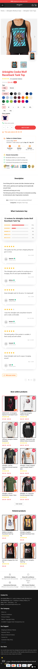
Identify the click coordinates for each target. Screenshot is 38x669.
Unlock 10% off (3, 661)
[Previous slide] (3, 37)
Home (2, 11)
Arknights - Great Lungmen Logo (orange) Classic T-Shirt (27, 467)
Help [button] (35, 666)
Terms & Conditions (6, 614)
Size (3, 104)
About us (3, 612)
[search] (33, 5)
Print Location (6, 113)
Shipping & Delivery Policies (8, 630)
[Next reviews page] (34, 379)
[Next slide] (34, 37)
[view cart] (35, 5)
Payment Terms (5, 632)
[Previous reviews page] (25, 379)
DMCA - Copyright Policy (7, 619)
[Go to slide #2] (23, 65)
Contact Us (4, 637)
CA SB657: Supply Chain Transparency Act (12, 622)
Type (3, 85)
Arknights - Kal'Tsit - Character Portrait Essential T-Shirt (9, 467)
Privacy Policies (5, 617)
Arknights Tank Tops (29, 11)
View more (19, 504)
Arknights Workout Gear (13, 11)
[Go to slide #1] (14, 65)
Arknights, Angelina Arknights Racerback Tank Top (27, 533)
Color (3, 90)
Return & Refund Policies (8, 635)
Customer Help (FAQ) (7, 639)
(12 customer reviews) (16, 79)
